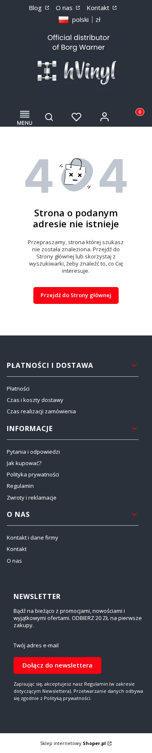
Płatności (18, 388)
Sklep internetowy (73, 743)
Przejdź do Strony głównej (76, 295)
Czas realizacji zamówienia (41, 411)
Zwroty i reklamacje (32, 497)
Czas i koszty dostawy (35, 400)
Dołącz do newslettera (57, 665)
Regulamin (20, 486)
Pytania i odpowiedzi (33, 451)
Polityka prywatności (33, 474)
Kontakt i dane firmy (32, 537)
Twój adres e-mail (36, 645)
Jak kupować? (24, 463)
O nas (65, 7)
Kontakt (99, 7)
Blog (36, 7)
